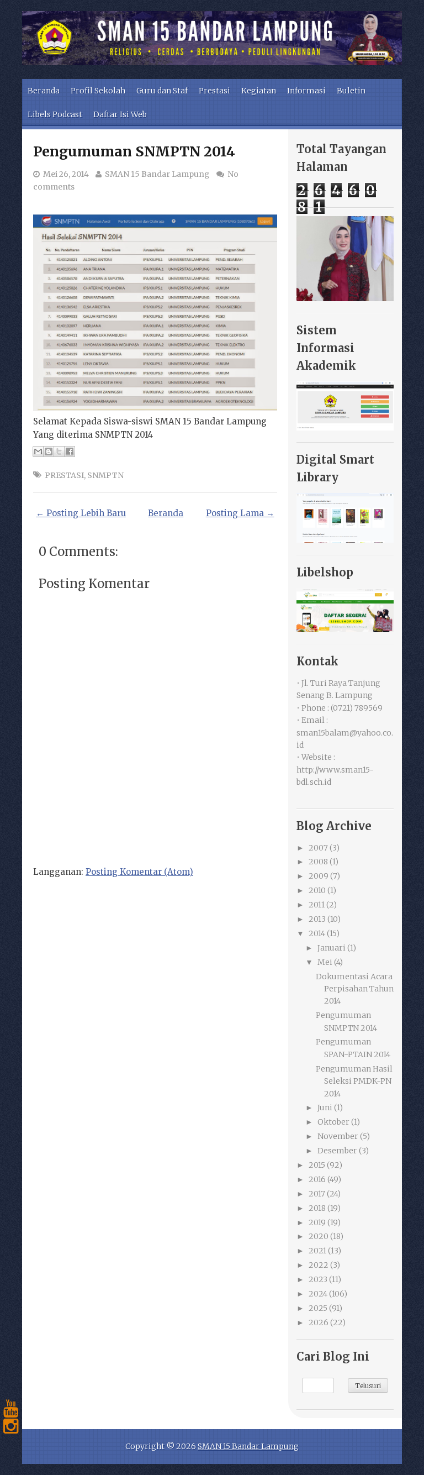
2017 (317, 1194)
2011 (317, 905)
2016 (317, 1179)
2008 (318, 862)
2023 (318, 1279)
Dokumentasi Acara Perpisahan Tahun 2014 (355, 989)
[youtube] (10, 1409)
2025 (318, 1308)
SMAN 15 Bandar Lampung (157, 174)
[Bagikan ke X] (59, 451)
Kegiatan (258, 91)
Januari (331, 948)
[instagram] (10, 1426)
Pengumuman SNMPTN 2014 (134, 151)
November (337, 1136)
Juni (324, 1107)
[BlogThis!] (48, 451)
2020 (318, 1236)
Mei (324, 962)
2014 (317, 933)
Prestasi (214, 91)
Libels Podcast (55, 114)
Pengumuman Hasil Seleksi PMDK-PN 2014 (354, 1081)
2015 (317, 1165)
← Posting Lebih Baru (81, 513)
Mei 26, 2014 (66, 174)
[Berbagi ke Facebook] (69, 451)
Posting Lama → (240, 513)
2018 (317, 1208)
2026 (318, 1322)
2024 (318, 1294)
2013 (317, 919)
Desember (337, 1151)
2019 (317, 1222)
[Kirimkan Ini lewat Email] (38, 451)
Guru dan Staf (162, 91)
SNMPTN (105, 475)
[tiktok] (10, 1444)
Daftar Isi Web (120, 114)
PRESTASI (64, 475)
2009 (318, 876)
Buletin (351, 91)
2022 (318, 1265)
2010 (317, 890)
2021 (317, 1251)
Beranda (44, 91)
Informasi (306, 91)
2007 (318, 848)
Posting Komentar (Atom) (139, 872)
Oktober (333, 1122)
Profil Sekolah (98, 91)
